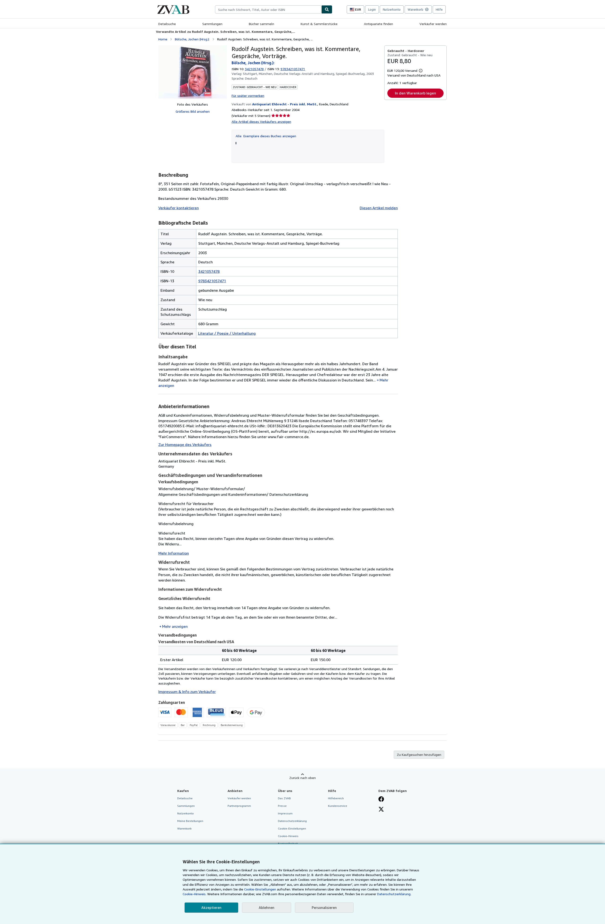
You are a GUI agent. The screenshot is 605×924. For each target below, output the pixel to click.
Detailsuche (167, 24)
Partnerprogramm (239, 806)
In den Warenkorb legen (415, 93)
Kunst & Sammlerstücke (319, 24)
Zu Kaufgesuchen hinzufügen (419, 755)
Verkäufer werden (433, 24)
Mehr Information (173, 553)
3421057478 (254, 69)
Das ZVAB (284, 798)
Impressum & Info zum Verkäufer (187, 691)
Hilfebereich (336, 798)
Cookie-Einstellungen (260, 889)
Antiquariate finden (378, 24)
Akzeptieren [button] (211, 907)
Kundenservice (337, 806)
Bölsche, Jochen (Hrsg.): (192, 39)
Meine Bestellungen (190, 821)
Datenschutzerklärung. (394, 894)
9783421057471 (212, 280)
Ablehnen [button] (266, 907)
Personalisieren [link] (324, 907)
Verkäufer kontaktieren (178, 207)
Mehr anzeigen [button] (175, 626)
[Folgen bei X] (381, 809)
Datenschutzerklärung (292, 821)
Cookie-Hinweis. (194, 894)
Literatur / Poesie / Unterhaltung (227, 333)
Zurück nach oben (302, 778)
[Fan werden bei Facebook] (381, 799)
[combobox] (268, 9)
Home (162, 39)
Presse (282, 806)
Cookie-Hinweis (288, 836)
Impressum (285, 813)
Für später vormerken (248, 96)
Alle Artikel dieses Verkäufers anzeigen (261, 122)
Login (372, 9)
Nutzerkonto (392, 9)
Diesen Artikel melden (379, 207)
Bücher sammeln (261, 24)
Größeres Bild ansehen (193, 111)
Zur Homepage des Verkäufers (185, 444)
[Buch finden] (327, 9)
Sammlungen (212, 24)
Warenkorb (184, 828)
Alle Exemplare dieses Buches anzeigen (266, 136)
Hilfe (439, 9)
